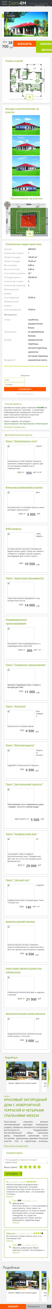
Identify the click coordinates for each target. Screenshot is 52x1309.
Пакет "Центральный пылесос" (24, 784)
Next (46, 24)
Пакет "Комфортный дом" (21, 834)
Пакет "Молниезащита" (20, 745)
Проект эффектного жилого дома (22, 1083)
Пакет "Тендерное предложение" (26, 665)
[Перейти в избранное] (48, 6)
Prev (6, 24)
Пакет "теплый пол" (18, 880)
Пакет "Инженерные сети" (21, 441)
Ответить (9, 1196)
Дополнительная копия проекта (25, 1013)
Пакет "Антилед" (16, 706)
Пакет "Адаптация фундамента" (25, 578)
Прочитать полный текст (15, 427)
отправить (12, 1173)
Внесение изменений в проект (24, 487)
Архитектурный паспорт (20, 921)
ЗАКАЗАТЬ (24, 44)
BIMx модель (13, 528)
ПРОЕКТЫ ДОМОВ (38, 3)
